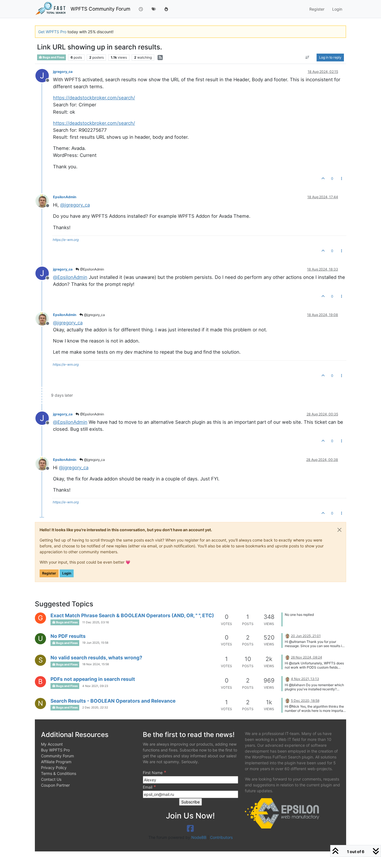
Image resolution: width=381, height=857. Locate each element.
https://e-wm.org (66, 240)
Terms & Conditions (58, 773)
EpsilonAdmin (64, 197)
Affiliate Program (56, 761)
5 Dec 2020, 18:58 (305, 700)
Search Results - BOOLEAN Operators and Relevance (112, 701)
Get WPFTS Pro (52, 31)
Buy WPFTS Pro (55, 750)
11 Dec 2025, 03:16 (95, 622)
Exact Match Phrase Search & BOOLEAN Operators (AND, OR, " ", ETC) (132, 615)
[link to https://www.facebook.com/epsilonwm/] (190, 828)
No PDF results (68, 636)
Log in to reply (330, 57)
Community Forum (57, 755)
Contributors (221, 837)
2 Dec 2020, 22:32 (95, 707)
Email (149, 787)
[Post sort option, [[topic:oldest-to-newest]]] (307, 57)
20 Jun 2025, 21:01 (306, 636)
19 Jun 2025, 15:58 (95, 643)
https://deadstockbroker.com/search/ (94, 97)
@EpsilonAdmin (91, 269)
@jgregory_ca (94, 315)
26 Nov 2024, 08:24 (306, 657)
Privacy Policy (54, 767)
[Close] (339, 529)
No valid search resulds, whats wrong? (96, 657)
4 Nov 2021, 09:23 (95, 686)
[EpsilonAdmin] (287, 635)
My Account (52, 744)
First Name (154, 772)
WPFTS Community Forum (100, 9)
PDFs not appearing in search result (92, 679)
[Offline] (44, 200)
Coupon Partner (55, 785)
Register (49, 573)
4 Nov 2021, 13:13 (305, 679)
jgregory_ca (63, 72)
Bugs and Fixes (53, 57)
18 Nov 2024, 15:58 (95, 664)
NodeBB (198, 837)
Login (66, 573)
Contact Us (51, 779)
